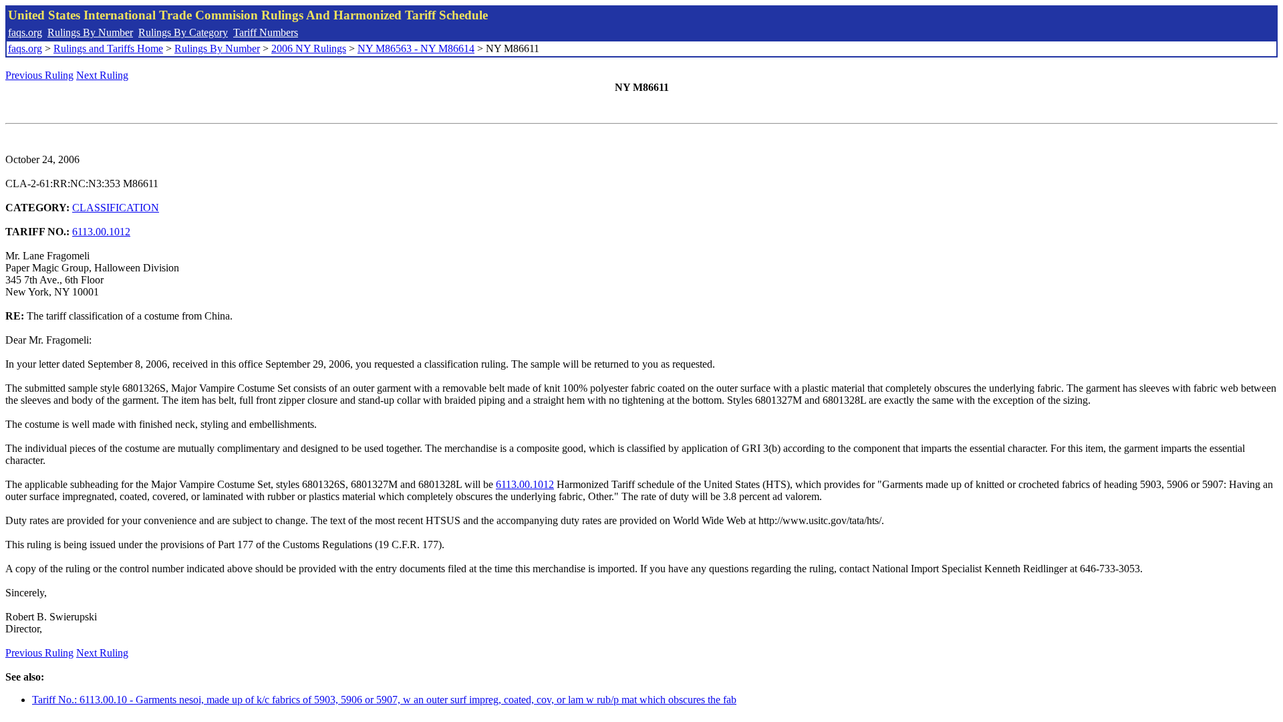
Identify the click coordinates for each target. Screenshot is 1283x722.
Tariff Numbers (265, 32)
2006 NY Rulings (308, 48)
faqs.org (25, 32)
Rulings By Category (183, 32)
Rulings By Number (90, 32)
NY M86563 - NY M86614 (416, 48)
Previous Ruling (39, 75)
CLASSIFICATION (115, 207)
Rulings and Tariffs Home (108, 48)
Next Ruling (102, 75)
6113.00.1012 (101, 231)
